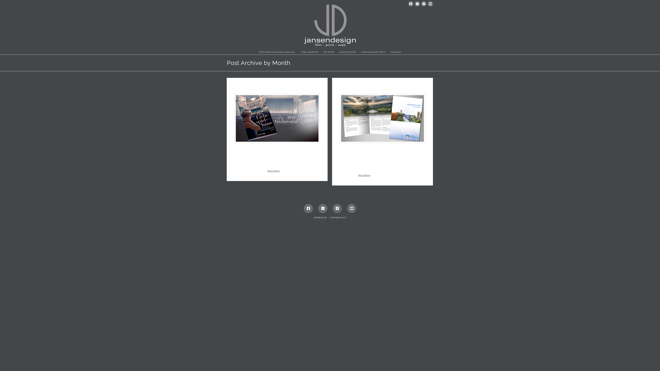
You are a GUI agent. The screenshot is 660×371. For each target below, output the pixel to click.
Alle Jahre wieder (357, 87)
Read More (274, 171)
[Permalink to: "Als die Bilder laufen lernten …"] (277, 118)
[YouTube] (430, 4)
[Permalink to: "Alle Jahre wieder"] (382, 118)
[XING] (424, 4)
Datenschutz (338, 218)
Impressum (320, 218)
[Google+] (417, 4)
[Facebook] (411, 4)
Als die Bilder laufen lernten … (264, 87)
